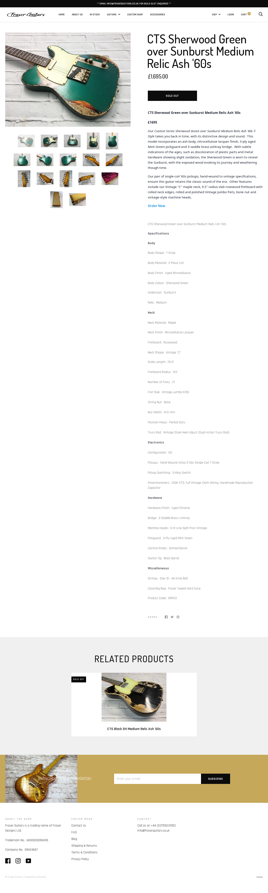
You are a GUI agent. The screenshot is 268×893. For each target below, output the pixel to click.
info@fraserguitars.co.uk (153, 830)
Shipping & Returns (84, 845)
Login (231, 14)
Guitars (112, 14)
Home (62, 14)
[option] (68, 80)
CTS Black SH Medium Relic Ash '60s (134, 729)
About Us (77, 14)
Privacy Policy (80, 859)
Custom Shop (135, 14)
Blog (74, 839)
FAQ (74, 832)
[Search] (261, 14)
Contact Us (78, 825)
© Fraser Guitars (13, 877)
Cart (245, 14)
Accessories (157, 14)
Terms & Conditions (84, 852)
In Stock (95, 14)
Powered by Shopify (35, 877)
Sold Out (172, 96)
